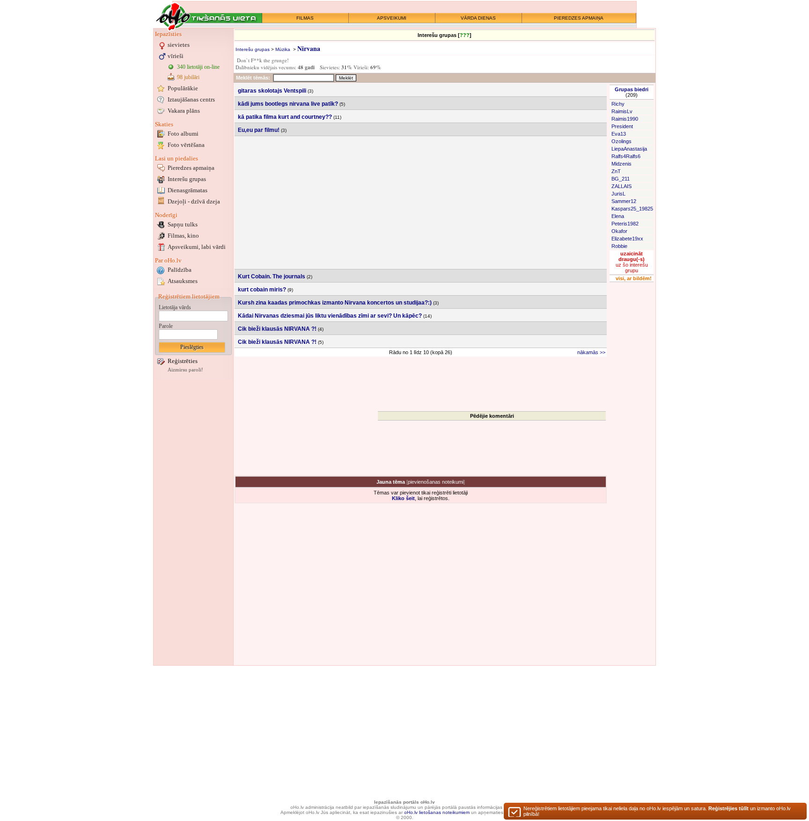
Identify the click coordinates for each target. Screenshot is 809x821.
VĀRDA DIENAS (478, 18)
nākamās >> (591, 352)
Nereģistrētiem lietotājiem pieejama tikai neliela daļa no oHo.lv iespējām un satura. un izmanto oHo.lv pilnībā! (657, 811)
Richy (618, 104)
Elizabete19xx (627, 238)
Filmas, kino (183, 235)
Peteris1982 (625, 223)
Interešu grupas (187, 178)
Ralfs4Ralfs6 (625, 156)
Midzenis (621, 164)
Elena (617, 216)
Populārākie (183, 88)
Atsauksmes (183, 280)
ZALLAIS (621, 186)
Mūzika (282, 49)
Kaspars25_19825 (632, 208)
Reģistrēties (183, 360)
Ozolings (621, 141)
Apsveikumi (197, 246)
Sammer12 (623, 201)
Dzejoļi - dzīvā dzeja (194, 201)
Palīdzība (179, 269)
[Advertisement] (193, 522)
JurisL (618, 193)
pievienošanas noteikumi (435, 482)
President (622, 126)
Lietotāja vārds (175, 307)
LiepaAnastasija (629, 149)
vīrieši (176, 55)
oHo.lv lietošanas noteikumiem (437, 812)
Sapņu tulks (183, 224)
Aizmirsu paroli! (185, 369)
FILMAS (305, 18)
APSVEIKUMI (391, 18)
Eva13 (618, 134)
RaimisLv (621, 111)
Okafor (619, 231)
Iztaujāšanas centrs (191, 99)
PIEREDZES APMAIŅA (578, 18)
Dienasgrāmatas (187, 190)
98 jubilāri (188, 77)
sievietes (179, 44)
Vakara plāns (184, 110)
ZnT (616, 171)
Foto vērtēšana (186, 144)
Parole (166, 326)
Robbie (619, 246)
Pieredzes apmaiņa (191, 167)
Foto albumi (183, 133)
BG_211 (620, 179)
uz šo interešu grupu (632, 262)
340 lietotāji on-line (198, 67)
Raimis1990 (624, 119)
